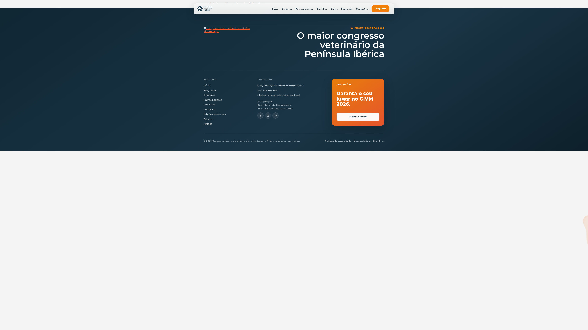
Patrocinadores (304, 9)
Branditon (378, 141)
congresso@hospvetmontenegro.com (280, 85)
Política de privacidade (338, 141)
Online (334, 9)
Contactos (362, 9)
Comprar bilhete (358, 117)
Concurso (209, 104)
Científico (322, 9)
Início (275, 9)
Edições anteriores (215, 114)
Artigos (208, 123)
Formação (347, 9)
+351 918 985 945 (267, 90)
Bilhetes (208, 119)
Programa (380, 8)
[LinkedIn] (275, 115)
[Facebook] (260, 115)
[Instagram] (268, 115)
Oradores (287, 9)
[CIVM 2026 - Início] (204, 9)
